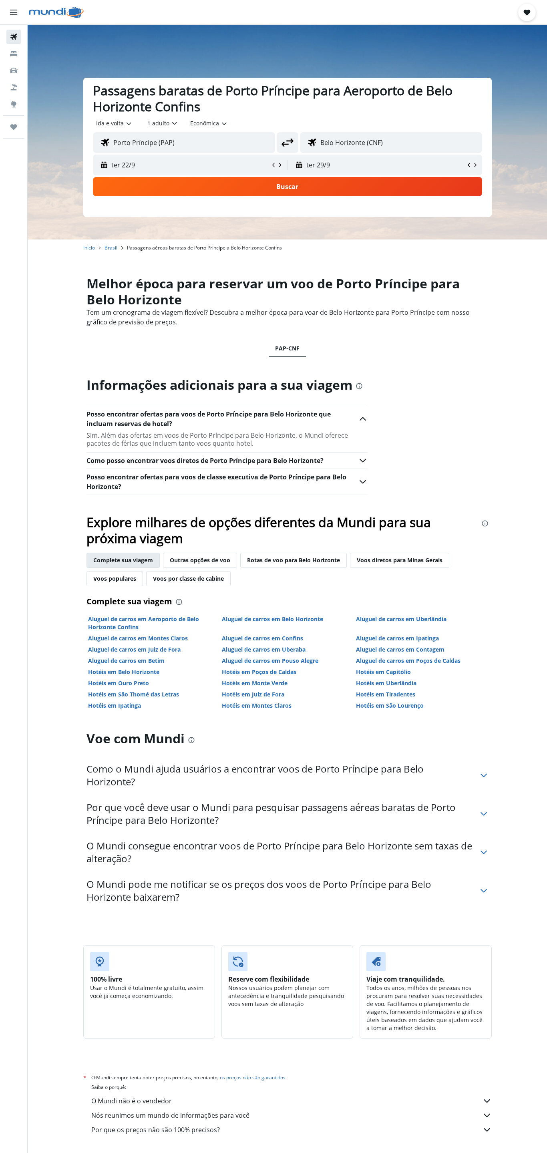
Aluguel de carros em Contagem (400, 649)
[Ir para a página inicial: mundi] (56, 12)
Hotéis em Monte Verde (255, 683)
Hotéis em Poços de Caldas (259, 672)
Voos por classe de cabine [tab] (188, 578)
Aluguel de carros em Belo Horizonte (272, 619)
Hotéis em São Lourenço (390, 705)
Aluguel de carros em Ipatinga (397, 638)
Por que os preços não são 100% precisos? (155, 1129)
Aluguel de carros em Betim (126, 660)
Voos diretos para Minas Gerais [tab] (399, 560)
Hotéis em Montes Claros (257, 705)
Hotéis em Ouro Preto (118, 683)
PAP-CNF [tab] (287, 348)
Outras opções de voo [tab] (200, 560)
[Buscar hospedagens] (13, 54)
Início (89, 247)
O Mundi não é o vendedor (131, 1101)
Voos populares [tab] (114, 578)
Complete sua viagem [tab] (123, 560)
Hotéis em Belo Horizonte (123, 672)
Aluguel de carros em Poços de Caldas (408, 660)
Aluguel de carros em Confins (262, 638)
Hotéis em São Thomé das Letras (133, 694)
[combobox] (114, 123)
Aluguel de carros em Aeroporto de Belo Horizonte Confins (143, 623)
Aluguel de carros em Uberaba (264, 649)
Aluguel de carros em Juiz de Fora (134, 649)
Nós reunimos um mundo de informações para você (170, 1115)
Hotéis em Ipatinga (114, 705)
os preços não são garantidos (253, 1077)
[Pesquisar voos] (13, 37)
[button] (13, 12)
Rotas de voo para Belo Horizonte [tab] (293, 560)
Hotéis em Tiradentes (385, 694)
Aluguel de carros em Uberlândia (401, 619)
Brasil (111, 247)
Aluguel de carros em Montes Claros (138, 638)
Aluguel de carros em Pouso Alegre (270, 660)
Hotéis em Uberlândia (386, 683)
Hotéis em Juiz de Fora (253, 694)
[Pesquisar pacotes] (13, 87)
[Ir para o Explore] (13, 104)
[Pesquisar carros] (13, 70)
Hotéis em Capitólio (383, 672)
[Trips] (13, 127)
